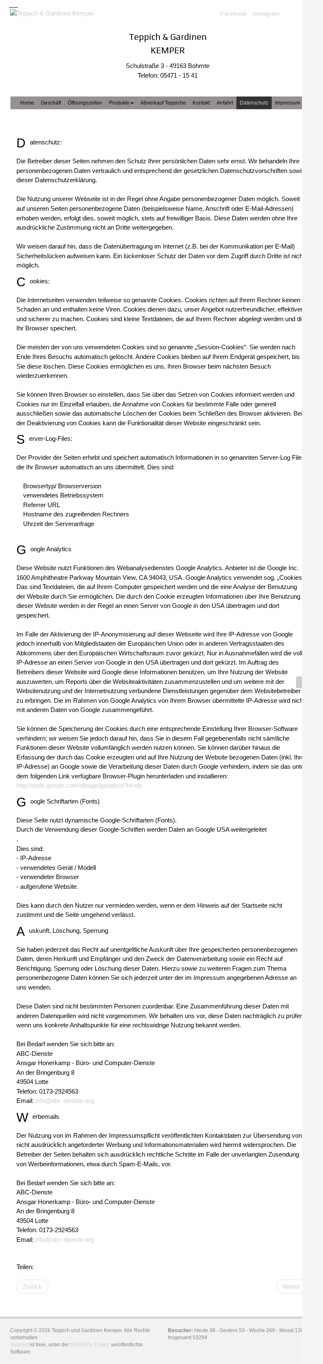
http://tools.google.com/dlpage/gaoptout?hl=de (79, 785)
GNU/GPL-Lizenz (90, 1345)
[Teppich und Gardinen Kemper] (56, 13)
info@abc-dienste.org (64, 1100)
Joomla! (19, 1345)
